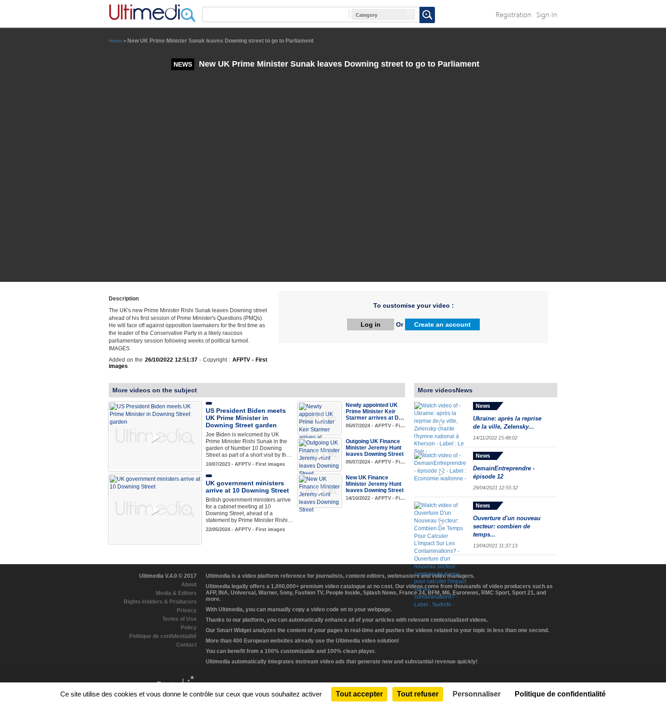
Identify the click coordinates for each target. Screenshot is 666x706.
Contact (186, 645)
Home (115, 41)
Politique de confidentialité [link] (560, 694)
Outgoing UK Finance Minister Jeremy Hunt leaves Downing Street (375, 447)
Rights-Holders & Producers (160, 602)
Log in (371, 324)
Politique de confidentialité (163, 636)
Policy (189, 627)
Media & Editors (176, 593)
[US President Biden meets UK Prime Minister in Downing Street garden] (155, 414)
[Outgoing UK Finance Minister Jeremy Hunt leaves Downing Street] (319, 458)
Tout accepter (359, 694)
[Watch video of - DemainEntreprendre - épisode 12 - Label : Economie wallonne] (441, 472)
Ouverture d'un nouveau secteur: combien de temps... (507, 526)
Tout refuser (418, 694)
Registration (513, 14)
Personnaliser (477, 694)
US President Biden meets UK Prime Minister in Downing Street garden (246, 418)
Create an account (442, 324)
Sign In (546, 14)
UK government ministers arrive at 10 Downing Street (247, 486)
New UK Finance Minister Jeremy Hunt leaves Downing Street (375, 483)
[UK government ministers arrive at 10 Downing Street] (155, 482)
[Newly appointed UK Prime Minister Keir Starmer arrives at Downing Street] (319, 425)
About (189, 584)
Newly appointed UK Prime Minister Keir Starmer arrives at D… (375, 411)
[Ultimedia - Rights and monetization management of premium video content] (152, 13)
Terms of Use (179, 619)
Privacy (187, 610)
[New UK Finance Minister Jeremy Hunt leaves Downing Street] (319, 494)
